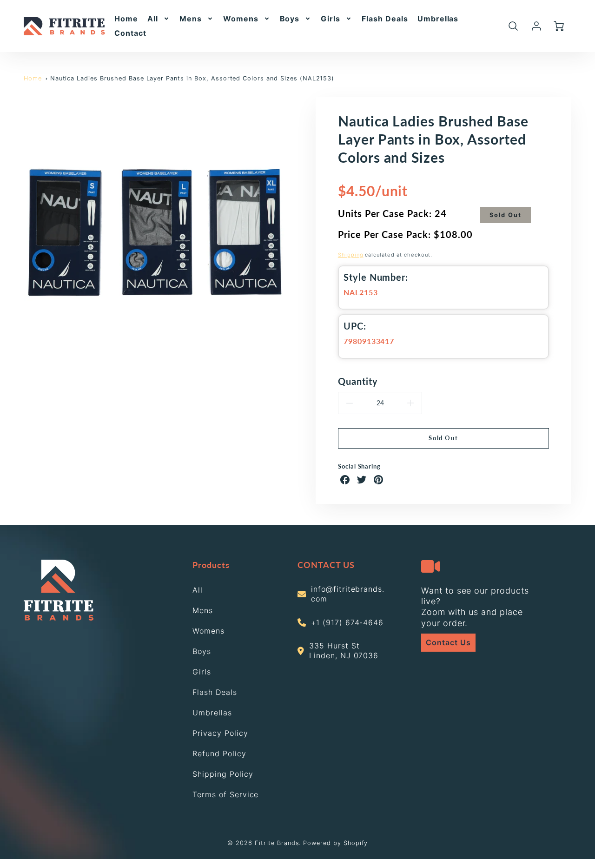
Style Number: (376, 277)
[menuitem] (126, 19)
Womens (240, 18)
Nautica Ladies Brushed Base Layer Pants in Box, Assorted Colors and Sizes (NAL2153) (192, 78)
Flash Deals (385, 18)
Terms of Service (225, 794)
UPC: (355, 325)
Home (126, 18)
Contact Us (448, 642)
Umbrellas (438, 18)
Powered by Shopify (335, 842)
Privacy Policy (220, 733)
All (152, 18)
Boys (290, 18)
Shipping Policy (222, 774)
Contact (130, 33)
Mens (190, 18)
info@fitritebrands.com (347, 593)
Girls (330, 18)
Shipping (351, 254)
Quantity (358, 381)
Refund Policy (219, 753)
